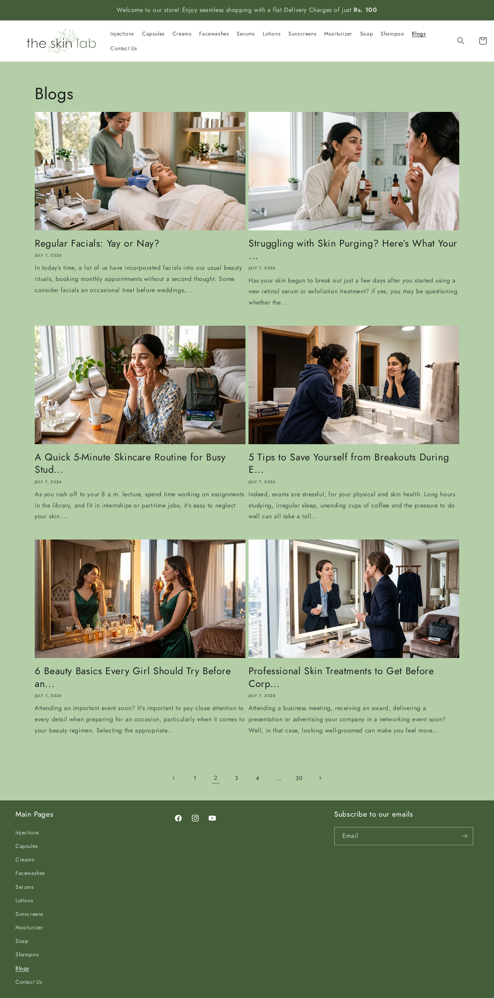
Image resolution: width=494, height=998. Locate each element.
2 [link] (216, 777)
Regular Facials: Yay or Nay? (97, 243)
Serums (24, 887)
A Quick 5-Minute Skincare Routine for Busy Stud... (130, 463)
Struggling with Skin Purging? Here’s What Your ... (353, 249)
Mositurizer (29, 927)
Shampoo (27, 954)
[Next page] (319, 778)
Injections (27, 832)
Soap (21, 941)
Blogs (22, 968)
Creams (25, 859)
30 (299, 778)
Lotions (24, 900)
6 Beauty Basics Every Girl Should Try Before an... (133, 677)
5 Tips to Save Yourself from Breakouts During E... (349, 463)
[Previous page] (174, 778)
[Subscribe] (464, 836)
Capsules (26, 846)
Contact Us (28, 982)
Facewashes (30, 873)
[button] (465, 41)
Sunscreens (29, 914)
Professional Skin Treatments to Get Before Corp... (341, 677)
